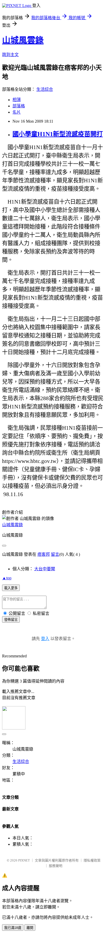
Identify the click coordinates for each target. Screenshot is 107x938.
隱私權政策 (92, 860)
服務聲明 (55, 866)
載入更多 (11, 588)
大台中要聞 (44, 569)
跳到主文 (10, 54)
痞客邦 (43, 554)
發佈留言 (11, 620)
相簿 (16, 100)
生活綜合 (44, 89)
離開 (29, 928)
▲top (6, 578)
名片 (16, 112)
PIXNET (24, 860)
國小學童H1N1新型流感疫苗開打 (57, 134)
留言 (55, 554)
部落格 (18, 106)
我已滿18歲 (12, 928)
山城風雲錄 (23, 40)
